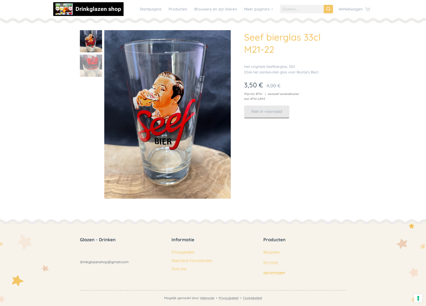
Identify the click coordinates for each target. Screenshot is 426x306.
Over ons (179, 268)
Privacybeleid (183, 252)
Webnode (207, 298)
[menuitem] (152, 9)
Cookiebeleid (252, 298)
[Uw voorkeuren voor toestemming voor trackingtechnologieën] (418, 298)
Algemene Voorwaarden (192, 260)
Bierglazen (271, 252)
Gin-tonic (270, 262)
